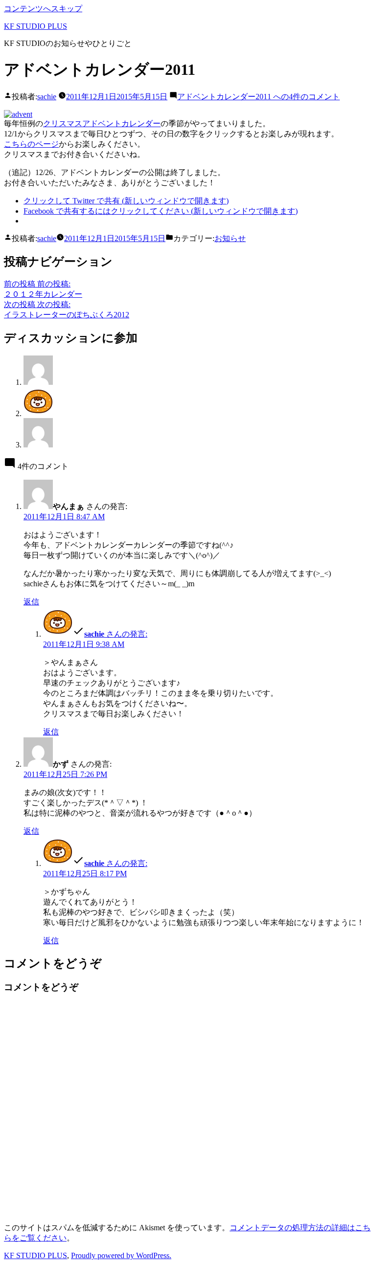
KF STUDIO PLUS (35, 26)
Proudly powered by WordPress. (121, 1255)
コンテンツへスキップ (43, 8)
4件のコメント (258, 96)
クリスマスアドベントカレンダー (102, 123)
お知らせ (230, 238)
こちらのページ (31, 144)
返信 (31, 602)
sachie (46, 96)
